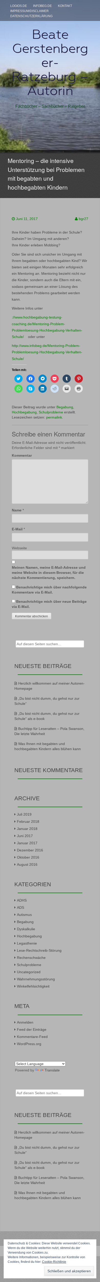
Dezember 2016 (30, 850)
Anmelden (25, 1022)
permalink (54, 417)
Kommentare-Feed (32, 1037)
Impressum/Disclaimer (29, 11)
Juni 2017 (25, 836)
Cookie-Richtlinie (54, 1262)
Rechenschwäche (31, 958)
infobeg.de (42, 6)
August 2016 (27, 864)
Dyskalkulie (26, 929)
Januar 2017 (27, 843)
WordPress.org (29, 1044)
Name (17, 510)
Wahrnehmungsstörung (36, 979)
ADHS (22, 900)
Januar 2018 (27, 829)
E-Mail (17, 529)
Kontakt (65, 6)
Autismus (24, 915)
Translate (52, 1070)
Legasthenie (27, 943)
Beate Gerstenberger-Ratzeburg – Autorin (50, 62)
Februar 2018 (28, 821)
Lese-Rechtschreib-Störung (39, 950)
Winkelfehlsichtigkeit (33, 986)
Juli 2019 (24, 814)
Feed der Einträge (31, 1029)
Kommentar (22, 455)
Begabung (64, 407)
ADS (20, 907)
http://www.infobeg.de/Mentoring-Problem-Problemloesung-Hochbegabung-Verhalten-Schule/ (47, 352)
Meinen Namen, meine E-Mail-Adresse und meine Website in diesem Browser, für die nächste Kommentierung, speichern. (49, 572)
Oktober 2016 (28, 857)
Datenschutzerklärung (31, 16)
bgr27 (83, 219)
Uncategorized (29, 972)
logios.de (18, 6)
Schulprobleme (51, 412)
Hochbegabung (24, 412)
